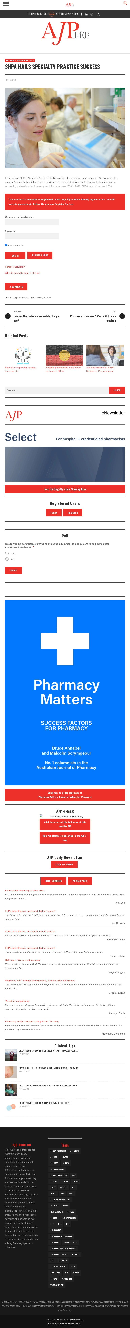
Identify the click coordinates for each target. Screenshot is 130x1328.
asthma (53, 1157)
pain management (68, 1218)
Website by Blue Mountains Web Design (64, 1324)
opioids (53, 1218)
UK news (76, 1272)
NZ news (70, 1212)
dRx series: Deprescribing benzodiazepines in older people (48, 1050)
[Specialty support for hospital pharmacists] (23, 355)
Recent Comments (53, 880)
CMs (73, 1175)
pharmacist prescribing (61, 1236)
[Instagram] (91, 14)
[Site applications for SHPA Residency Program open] (105, 355)
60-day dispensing (58, 1151)
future (53, 1193)
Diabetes (63, 1187)
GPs (62, 1193)
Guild (71, 1193)
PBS (59, 1224)
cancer (66, 1163)
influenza (54, 1205)
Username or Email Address (20, 217)
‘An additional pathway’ (17, 1001)
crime (75, 1181)
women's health (56, 1285)
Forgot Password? (15, 266)
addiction (74, 1151)
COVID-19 (64, 1181)
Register (73, 512)
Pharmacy (54, 1242)
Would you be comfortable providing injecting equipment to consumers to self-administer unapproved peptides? (57, 545)
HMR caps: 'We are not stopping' (22, 960)
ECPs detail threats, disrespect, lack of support (30, 911)
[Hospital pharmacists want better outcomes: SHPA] (64, 355)
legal (65, 1205)
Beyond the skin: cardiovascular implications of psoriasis (48, 1068)
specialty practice (43, 298)
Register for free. (64, 204)
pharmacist (55, 1230)
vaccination (67, 1279)
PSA (52, 1260)
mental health (56, 1212)
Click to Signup (64, 864)
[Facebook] (81, 14)
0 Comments (16, 286)
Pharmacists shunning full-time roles (24, 890)
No (12, 559)
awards (65, 1157)
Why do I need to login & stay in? (22, 272)
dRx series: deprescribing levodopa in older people (45, 1103)
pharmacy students (59, 1254)
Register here (40, 255)
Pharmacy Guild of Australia (62, 1248)
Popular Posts (80, 880)
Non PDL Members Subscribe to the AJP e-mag (65, 838)
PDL (67, 1224)
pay (51, 1224)
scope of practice (58, 1266)
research (62, 1260)
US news (53, 1279)
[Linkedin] (86, 14)
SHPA (31, 298)
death (52, 1187)
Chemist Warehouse (58, 1175)
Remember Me (15, 245)
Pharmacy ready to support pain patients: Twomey (32, 1021)
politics (75, 1254)
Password (10, 231)
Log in (53, 512)
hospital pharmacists (17, 298)
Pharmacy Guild (70, 1242)
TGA (66, 1272)
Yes (13, 553)
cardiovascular (57, 1169)
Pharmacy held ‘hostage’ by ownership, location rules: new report (40, 980)
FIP (73, 1187)
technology (55, 1272)
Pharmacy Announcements (20, 60)
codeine (53, 1181)
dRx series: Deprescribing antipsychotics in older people (48, 1085)
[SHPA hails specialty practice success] (65, 128)
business (54, 1163)
